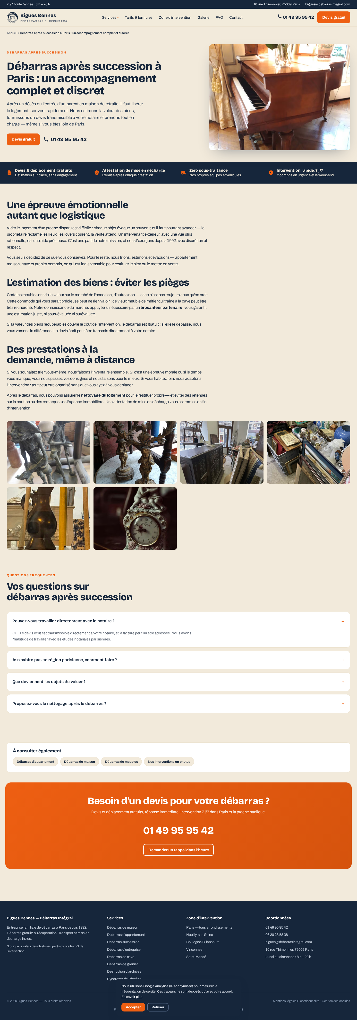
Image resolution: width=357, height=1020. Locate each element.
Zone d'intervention (175, 17)
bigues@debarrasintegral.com (327, 4)
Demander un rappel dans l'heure (178, 850)
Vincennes (194, 949)
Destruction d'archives (124, 971)
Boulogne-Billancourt (202, 942)
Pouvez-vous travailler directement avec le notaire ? (63, 620)
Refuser (158, 1007)
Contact (236, 17)
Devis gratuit (333, 17)
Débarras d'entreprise (124, 949)
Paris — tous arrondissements (209, 927)
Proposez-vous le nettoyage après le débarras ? (59, 703)
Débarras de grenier (122, 964)
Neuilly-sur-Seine (199, 935)
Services (110, 17)
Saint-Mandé (196, 957)
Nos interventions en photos (169, 761)
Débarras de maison (79, 761)
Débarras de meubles (121, 761)
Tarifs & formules (139, 17)
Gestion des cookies (336, 1001)
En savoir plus (131, 997)
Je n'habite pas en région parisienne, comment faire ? (64, 659)
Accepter (133, 1007)
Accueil (12, 33)
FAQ (219, 17)
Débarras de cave (120, 957)
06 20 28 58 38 (276, 935)
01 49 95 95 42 (298, 17)
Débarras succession (123, 942)
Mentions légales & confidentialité (296, 1001)
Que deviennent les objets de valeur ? (48, 681)
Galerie (203, 17)
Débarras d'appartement (35, 761)
